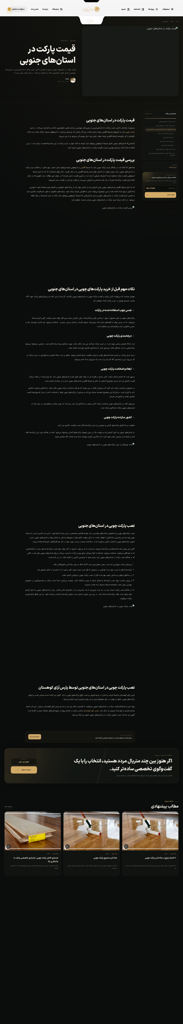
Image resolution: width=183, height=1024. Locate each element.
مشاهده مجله (8, 807)
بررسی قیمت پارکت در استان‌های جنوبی (165, 126)
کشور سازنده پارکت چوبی (167, 145)
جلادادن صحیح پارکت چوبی (105, 857)
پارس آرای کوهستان (91, 710)
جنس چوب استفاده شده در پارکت (165, 133)
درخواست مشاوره (160, 194)
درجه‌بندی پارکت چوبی (168, 137)
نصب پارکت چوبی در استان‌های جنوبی (165, 149)
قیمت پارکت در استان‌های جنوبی (166, 122)
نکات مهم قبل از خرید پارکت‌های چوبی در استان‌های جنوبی (160, 129)
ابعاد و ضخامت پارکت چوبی (166, 141)
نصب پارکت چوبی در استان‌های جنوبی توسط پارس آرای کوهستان (161, 154)
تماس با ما (34, 9)
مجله (172, 21)
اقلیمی (82, 167)
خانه (178, 21)
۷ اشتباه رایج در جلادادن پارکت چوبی (160, 857)
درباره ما (45, 9)
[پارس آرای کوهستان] (91, 11)
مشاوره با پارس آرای (34, 737)
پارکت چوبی (165, 21)
